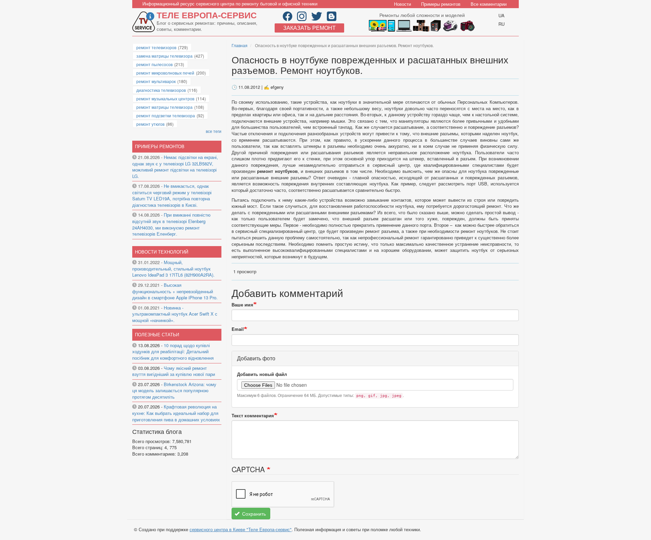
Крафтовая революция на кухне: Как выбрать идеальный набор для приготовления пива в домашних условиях (176, 412)
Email (238, 329)
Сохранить (253, 513)
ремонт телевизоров (156, 47)
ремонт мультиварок (156, 81)
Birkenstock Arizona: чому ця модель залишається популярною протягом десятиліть (174, 390)
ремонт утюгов (150, 124)
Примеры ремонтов (440, 4)
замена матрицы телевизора (164, 56)
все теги (213, 131)
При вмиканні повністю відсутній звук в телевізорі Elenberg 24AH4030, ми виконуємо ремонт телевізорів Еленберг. (171, 224)
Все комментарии (489, 4)
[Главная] (144, 22)
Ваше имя (242, 305)
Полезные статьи (157, 334)
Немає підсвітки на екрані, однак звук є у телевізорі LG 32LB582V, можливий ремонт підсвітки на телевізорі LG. (175, 166)
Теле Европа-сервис (207, 15)
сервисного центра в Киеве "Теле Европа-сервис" (241, 529)
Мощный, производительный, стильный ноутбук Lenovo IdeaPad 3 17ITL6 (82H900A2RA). (173, 268)
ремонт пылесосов (154, 64)
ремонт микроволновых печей (165, 73)
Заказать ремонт (309, 28)
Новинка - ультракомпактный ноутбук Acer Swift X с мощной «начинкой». (174, 313)
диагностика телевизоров (161, 90)
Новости (402, 4)
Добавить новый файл (262, 374)
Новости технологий (161, 251)
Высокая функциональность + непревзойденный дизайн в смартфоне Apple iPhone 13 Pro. (175, 291)
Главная (240, 45)
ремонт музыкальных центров (165, 98)
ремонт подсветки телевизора (165, 115)
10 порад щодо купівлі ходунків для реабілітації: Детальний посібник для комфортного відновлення (173, 351)
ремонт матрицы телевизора (164, 107)
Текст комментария (253, 416)
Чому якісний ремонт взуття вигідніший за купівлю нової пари (173, 371)
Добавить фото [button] (256, 358)
